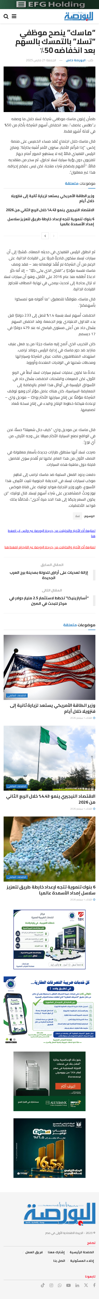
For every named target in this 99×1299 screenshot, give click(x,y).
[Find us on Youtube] (68, 1285)
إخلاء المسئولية (82, 1260)
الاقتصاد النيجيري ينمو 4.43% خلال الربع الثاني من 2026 (50, 209)
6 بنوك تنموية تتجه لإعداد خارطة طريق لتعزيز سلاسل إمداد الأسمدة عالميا (50, 221)
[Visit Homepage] (78, 16)
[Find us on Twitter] (86, 1285)
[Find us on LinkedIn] (77, 1285)
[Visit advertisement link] (49, 4)
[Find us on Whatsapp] (60, 1285)
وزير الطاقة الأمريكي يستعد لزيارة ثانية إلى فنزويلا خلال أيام (52, 198)
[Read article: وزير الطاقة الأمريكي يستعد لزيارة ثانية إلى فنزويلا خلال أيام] (49, 667)
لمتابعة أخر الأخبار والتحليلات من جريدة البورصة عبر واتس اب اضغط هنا (51, 533)
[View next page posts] (45, 235)
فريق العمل (34, 1252)
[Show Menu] (14, 16)
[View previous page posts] (53, 235)
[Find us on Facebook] (94, 1285)
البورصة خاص (76, 60)
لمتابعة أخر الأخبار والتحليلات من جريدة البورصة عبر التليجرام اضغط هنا (50, 547)
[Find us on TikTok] (43, 1285)
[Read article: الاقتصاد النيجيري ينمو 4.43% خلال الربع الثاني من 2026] (49, 758)
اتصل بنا (59, 1260)
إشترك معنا (56, 1252)
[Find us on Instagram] (51, 1285)
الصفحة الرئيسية (82, 1252)
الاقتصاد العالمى (16, 695)
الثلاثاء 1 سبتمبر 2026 (81, 718)
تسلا (77, 516)
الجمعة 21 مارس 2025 (41, 60)
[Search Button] (6, 16)
